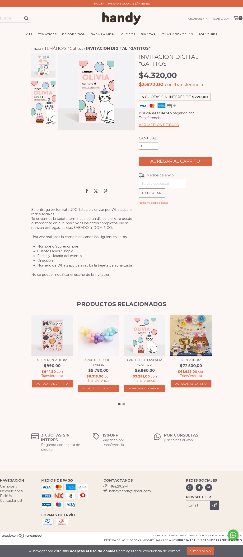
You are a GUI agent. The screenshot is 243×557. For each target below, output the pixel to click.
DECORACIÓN (73, 34)
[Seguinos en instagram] (189, 487)
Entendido (200, 551)
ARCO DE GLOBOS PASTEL (98, 362)
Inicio (36, 48)
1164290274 (118, 486)
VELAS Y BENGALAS (177, 34)
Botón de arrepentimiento (221, 540)
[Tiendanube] (22, 537)
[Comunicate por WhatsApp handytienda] (233, 534)
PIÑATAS (148, 34)
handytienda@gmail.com (130, 491)
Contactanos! (11, 500)
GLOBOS (128, 34)
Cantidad (148, 138)
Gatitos (76, 48)
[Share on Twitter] (95, 191)
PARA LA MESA (103, 34)
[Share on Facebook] (87, 191)
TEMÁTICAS (47, 34)
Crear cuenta (197, 18)
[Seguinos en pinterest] (208, 487)
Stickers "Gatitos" (52, 360)
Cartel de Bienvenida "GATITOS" (144, 362)
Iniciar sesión (220, 18)
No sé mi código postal (154, 202)
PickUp (6, 496)
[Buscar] (26, 18)
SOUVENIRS (207, 34)
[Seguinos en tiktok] (199, 487)
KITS (29, 34)
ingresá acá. (186, 540)
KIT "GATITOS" (191, 360)
